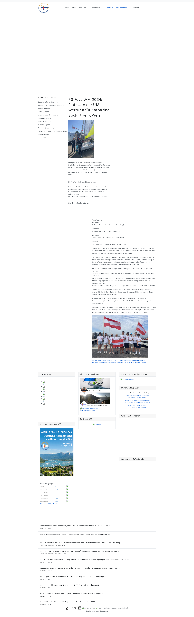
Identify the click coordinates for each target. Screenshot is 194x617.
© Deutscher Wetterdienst (48, 504)
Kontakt (88, 611)
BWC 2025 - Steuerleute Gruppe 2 (137, 403)
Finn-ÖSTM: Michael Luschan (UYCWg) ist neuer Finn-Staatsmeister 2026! (67, 602)
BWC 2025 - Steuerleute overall (137, 395)
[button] (83, 8)
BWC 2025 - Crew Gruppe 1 (137, 405)
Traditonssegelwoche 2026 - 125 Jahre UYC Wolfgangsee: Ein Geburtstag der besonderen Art (75, 534)
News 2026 (43, 528)
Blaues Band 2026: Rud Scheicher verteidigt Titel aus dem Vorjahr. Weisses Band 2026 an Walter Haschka (80, 568)
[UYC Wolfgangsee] (44, 8)
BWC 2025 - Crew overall (137, 398)
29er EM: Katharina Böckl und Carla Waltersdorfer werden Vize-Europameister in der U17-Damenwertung (80, 543)
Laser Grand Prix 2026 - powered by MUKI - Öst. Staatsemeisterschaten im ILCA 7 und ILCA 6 (75, 526)
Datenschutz (104, 611)
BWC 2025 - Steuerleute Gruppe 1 (137, 400)
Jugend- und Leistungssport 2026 (50, 545)
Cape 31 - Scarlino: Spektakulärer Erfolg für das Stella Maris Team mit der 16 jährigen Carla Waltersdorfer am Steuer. (84, 559)
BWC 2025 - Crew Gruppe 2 (137, 407)
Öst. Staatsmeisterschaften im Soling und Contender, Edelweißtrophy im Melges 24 (71, 593)
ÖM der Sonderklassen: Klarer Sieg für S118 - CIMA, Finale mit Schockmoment (69, 585)
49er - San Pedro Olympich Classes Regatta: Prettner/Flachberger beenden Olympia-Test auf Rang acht (79, 551)
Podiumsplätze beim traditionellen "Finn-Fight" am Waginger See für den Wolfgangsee (73, 576)
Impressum (95, 611)
